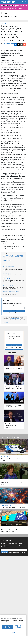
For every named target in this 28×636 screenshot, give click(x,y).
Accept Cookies (7, 627)
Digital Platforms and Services (11, 291)
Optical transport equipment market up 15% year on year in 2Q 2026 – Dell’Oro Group (13, 288)
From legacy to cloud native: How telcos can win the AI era (13, 387)
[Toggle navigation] (25, 2)
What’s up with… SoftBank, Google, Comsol (13, 507)
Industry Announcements (10, 15)
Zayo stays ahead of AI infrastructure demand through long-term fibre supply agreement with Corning (13, 269)
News (13, 259)
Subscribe (13, 310)
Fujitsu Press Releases (9, 43)
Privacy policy (18, 312)
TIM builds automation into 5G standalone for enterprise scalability (13, 425)
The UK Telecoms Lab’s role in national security (13, 369)
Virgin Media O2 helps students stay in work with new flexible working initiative (13, 293)
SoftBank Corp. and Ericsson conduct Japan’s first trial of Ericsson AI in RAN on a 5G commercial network (13, 281)
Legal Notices (5, 322)
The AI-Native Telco (6, 480)
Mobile (9, 259)
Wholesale (8, 260)
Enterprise (9, 257)
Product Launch (18, 259)
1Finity (4, 255)
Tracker (3, 23)
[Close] (24, 617)
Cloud (9, 255)
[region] (13, 625)
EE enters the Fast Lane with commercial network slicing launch (12, 530)
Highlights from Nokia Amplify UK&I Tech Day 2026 (13, 406)
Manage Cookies (13, 631)
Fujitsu (13, 257)
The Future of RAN (7, 278)
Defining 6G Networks (16, 255)
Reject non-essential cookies (18, 626)
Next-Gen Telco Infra (8, 266)
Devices (12, 256)
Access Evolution (7, 273)
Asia (7, 255)
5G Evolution (4, 527)
